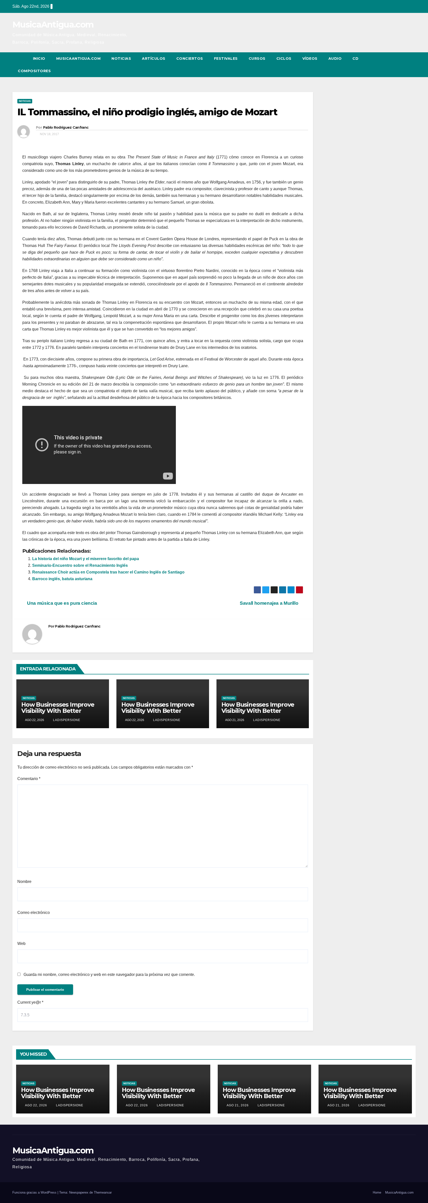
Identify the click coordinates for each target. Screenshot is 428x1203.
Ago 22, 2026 (36, 1105)
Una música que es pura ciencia (61, 603)
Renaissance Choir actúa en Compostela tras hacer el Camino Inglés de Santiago (108, 572)
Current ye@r (30, 1002)
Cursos (257, 58)
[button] (402, 64)
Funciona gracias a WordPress (34, 1192)
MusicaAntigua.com (52, 24)
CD (355, 58)
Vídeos (310, 58)
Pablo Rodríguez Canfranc (65, 127)
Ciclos (284, 58)
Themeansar (103, 1192)
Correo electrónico (33, 912)
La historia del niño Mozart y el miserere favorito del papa (85, 559)
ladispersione (66, 720)
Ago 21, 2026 (238, 1105)
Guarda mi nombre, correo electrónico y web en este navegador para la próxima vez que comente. (109, 974)
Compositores (34, 71)
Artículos (153, 58)
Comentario (28, 779)
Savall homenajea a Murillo (269, 603)
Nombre (24, 881)
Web (21, 943)
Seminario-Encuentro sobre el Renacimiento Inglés (80, 565)
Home (377, 1192)
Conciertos (189, 58)
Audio (335, 58)
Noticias (121, 58)
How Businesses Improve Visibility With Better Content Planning (57, 711)
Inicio (39, 58)
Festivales (226, 58)
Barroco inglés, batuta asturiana (62, 579)
